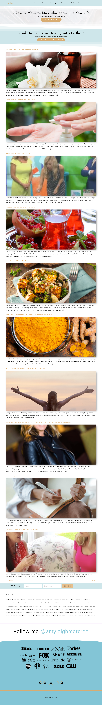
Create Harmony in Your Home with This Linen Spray (22, 49)
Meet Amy (53, 3)
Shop (93, 3)
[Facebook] (40, 683)
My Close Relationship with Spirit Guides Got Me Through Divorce (27, 368)
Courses (44, 3)
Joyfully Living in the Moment (15, 476)
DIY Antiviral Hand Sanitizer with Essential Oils (20, 99)
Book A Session (34, 3)
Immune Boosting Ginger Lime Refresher (18, 153)
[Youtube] (51, 683)
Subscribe (67, 586)
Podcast (63, 3)
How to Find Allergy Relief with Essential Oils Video (22, 529)
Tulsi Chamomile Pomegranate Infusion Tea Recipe (21, 207)
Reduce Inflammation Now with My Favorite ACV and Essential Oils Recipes (29, 314)
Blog (79, 3)
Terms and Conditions (51, 697)
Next (94, 580)
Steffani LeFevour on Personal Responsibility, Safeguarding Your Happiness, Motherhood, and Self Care (38, 422)
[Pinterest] (62, 683)
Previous (9, 580)
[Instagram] (45, 683)
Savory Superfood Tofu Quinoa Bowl (17, 261)
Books (73, 3)
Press (87, 3)
